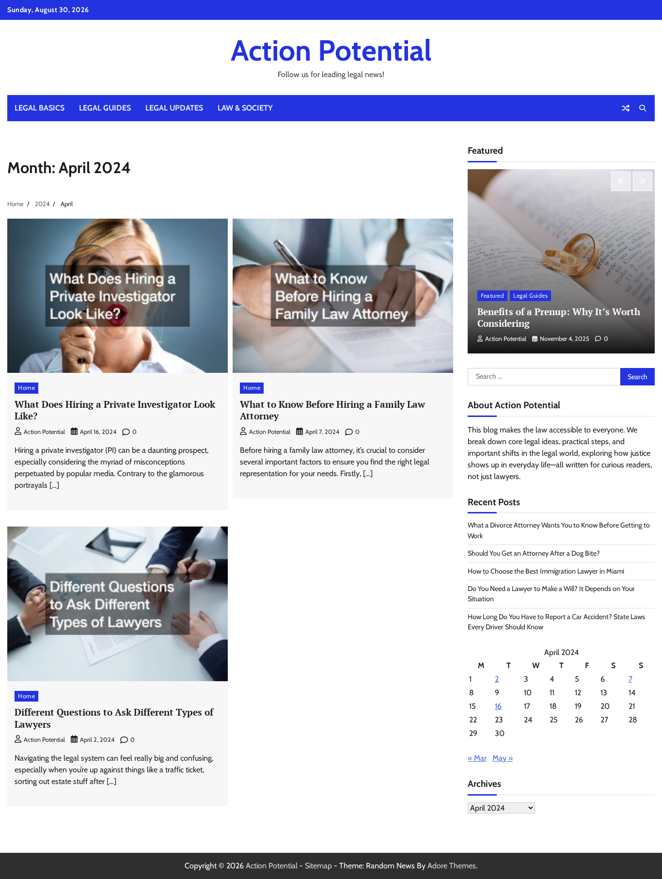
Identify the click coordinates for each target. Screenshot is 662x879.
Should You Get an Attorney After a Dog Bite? (534, 553)
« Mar (477, 758)
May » (502, 758)
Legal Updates (174, 107)
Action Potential (331, 50)
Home (26, 387)
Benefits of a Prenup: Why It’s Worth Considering (558, 317)
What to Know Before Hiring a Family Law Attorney (332, 410)
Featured (492, 295)
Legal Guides (105, 107)
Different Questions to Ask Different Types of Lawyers (114, 718)
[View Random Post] (625, 108)
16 (498, 706)
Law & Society (245, 107)
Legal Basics (39, 107)
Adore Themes (451, 865)
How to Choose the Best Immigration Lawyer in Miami (546, 571)
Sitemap (318, 865)
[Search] (642, 108)
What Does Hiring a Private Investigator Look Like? (115, 410)
